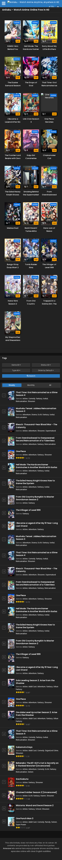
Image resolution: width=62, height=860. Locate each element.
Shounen (31, 401)
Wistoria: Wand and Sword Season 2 (34, 805)
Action (25, 398)
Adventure (27, 414)
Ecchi (40, 414)
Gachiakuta (22, 779)
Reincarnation (21, 401)
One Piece (21, 451)
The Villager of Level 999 (28, 510)
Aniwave (7, 848)
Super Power (21, 824)
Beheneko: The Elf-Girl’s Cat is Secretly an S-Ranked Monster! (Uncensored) (37, 764)
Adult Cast (33, 686)
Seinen (30, 772)
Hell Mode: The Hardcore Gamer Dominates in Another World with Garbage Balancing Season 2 (38, 467)
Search (32, 376)
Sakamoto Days (24, 747)
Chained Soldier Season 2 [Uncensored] (36, 792)
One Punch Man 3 (24, 818)
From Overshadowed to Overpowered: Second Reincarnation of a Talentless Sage (35, 441)
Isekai (45, 398)
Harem (43, 796)
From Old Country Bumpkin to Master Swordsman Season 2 (35, 498)
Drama (34, 414)
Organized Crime (51, 750)
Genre (15, 365)
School (38, 809)
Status (45, 365)
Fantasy (39, 398)
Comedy (32, 398)
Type (15, 370)
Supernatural (51, 431)
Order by (45, 370)
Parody (47, 822)
